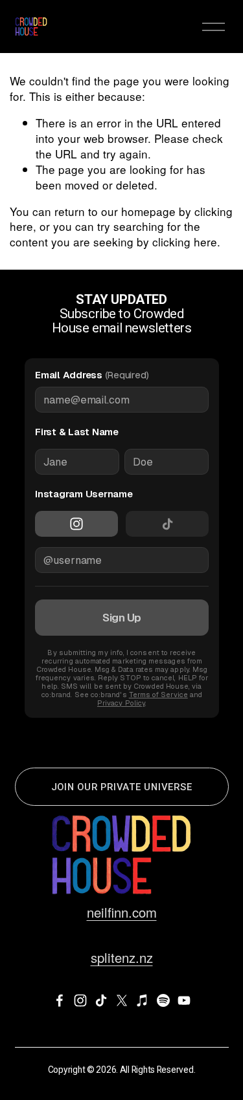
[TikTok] (101, 1000)
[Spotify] (163, 1000)
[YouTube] (184, 1000)
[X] (121, 1000)
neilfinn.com (122, 912)
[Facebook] (59, 1000)
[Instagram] (80, 1000)
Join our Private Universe (121, 787)
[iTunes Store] (142, 1000)
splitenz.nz (122, 958)
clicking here (184, 241)
